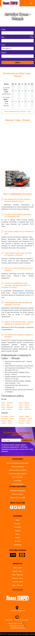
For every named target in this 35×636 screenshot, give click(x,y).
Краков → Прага (24, 423)
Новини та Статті (17, 484)
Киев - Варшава (17, 575)
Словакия (17, 527)
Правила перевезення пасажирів (17, 463)
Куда (2, 37)
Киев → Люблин (7, 403)
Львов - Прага (17, 571)
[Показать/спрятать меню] (31, 3)
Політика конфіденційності (17, 473)
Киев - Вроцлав (17, 585)
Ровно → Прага (6, 421)
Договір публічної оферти (17, 470)
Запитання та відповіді (17, 490)
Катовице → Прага (7, 416)
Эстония (17, 541)
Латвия (17, 538)
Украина (17, 530)
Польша (17, 523)
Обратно (3, 52)
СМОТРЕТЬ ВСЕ (17, 590)
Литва (17, 534)
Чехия (18, 520)
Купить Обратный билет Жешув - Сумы (17, 111)
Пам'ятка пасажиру (17, 466)
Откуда (3, 29)
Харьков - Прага (17, 578)
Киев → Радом (6, 409)
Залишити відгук (17, 494)
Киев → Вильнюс (25, 409)
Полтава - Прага (17, 582)
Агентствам (17, 481)
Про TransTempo (17, 477)
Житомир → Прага (7, 418)
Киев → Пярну (24, 407)
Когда (3, 45)
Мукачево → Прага (25, 418)
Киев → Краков (24, 403)
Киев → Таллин (24, 405)
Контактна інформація (17, 497)
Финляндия (17, 545)
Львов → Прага (6, 423)
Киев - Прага (17, 568)
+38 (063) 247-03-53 (16, 626)
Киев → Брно (5, 405)
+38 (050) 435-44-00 (17, 628)
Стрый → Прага (24, 416)
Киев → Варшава (7, 407)
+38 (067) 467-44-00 (15, 623)
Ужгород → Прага (25, 421)
